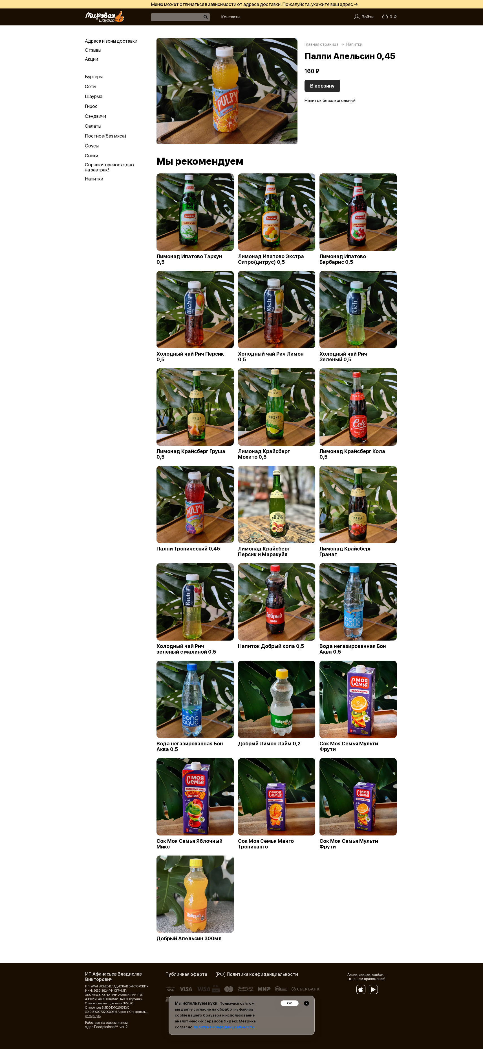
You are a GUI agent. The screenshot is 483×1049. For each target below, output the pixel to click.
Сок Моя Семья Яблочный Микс (189, 844)
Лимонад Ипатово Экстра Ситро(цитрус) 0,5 (271, 259)
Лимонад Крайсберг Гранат (345, 551)
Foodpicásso (104, 1027)
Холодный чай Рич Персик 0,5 (190, 356)
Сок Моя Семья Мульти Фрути (348, 746)
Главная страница (322, 44)
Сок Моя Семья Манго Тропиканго (266, 844)
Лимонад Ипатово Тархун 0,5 (189, 259)
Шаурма (93, 96)
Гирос (91, 106)
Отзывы (93, 50)
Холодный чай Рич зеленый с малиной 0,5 (186, 649)
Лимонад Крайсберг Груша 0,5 (190, 454)
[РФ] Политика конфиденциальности (256, 974)
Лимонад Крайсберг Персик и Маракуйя (264, 551)
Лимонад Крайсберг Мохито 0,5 (264, 454)
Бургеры (94, 76)
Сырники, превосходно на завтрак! (109, 167)
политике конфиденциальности (223, 1027)
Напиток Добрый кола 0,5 (271, 646)
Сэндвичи (95, 116)
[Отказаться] (306, 1003)
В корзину (322, 86)
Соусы (92, 146)
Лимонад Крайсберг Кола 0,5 (352, 454)
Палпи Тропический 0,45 (188, 549)
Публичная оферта (186, 974)
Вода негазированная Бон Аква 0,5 (352, 649)
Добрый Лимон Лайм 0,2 (269, 744)
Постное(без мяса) (105, 136)
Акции (91, 59)
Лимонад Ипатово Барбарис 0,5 (342, 259)
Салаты (93, 126)
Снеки (91, 155)
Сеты (90, 86)
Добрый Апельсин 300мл (189, 938)
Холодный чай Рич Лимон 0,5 (271, 356)
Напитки (94, 179)
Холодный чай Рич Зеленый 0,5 (343, 356)
